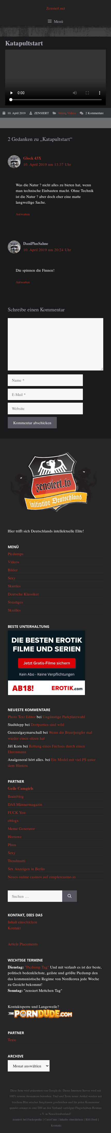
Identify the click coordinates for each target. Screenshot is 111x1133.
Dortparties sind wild (47, 724)
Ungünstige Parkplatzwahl (64, 716)
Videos (71, 113)
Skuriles (14, 585)
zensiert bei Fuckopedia (27, 1119)
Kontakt (14, 927)
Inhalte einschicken (71, 1119)
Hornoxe (15, 836)
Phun (12, 844)
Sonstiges (15, 602)
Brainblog (16, 796)
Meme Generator (21, 828)
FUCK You (17, 812)
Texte (12, 1039)
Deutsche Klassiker (23, 593)
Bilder (13, 569)
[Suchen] (69, 896)
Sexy (11, 577)
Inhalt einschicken (22, 921)
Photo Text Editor (22, 716)
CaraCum (50, 1119)
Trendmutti (16, 860)
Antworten (23, 214)
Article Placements (23, 943)
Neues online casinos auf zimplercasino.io (42, 876)
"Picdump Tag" (37, 967)
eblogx (13, 820)
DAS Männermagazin (25, 804)
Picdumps (15, 553)
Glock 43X (32, 158)
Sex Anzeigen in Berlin (26, 868)
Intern (62, 113)
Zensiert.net (55, 8)
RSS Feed (91, 1119)
